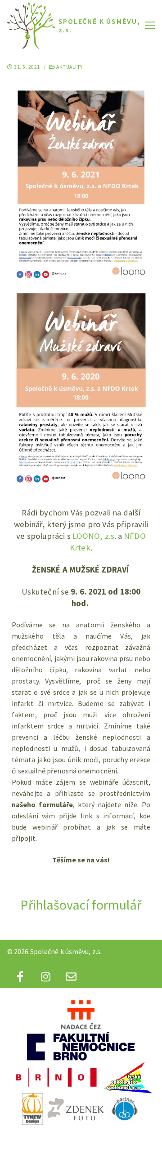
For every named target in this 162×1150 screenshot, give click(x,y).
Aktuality (69, 67)
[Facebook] (20, 976)
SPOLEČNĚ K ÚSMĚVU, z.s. (99, 25)
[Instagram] (46, 976)
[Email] (71, 976)
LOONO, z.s (93, 536)
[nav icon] (150, 24)
